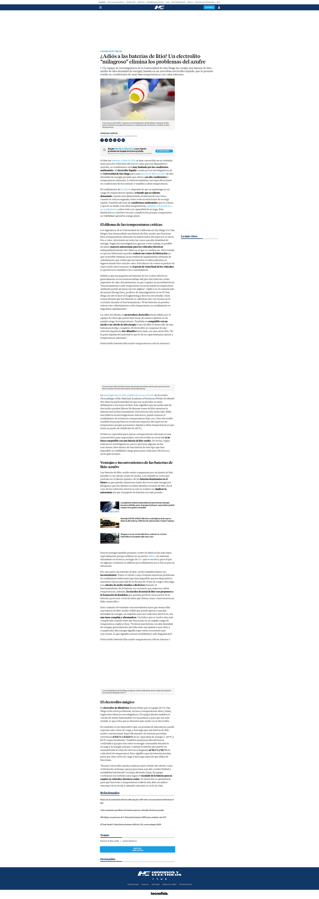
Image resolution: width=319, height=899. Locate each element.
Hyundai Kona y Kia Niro (155, 2)
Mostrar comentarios (137, 849)
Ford (167, 2)
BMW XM (141, 2)
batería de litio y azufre (153, 173)
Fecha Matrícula (185, 884)
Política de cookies (169, 884)
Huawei (190, 2)
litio (140, 559)
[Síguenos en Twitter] (157, 879)
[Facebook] (102, 140)
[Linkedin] (110, 140)
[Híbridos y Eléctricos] (159, 873)
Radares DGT (131, 2)
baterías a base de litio (124, 160)
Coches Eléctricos (111, 51)
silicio (152, 556)
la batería (126, 189)
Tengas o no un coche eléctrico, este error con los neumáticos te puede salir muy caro (143, 535)
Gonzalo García (109, 133)
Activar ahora (163, 151)
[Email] (123, 140)
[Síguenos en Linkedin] (162, 879)
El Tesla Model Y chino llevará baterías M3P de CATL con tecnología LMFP (130, 824)
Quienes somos (133, 884)
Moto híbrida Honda (178, 2)
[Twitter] (106, 140)
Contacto (145, 884)
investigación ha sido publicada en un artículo (129, 395)
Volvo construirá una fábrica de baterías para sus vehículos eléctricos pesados (132, 810)
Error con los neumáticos (116, 2)
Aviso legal (156, 884)
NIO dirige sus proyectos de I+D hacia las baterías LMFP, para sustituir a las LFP (133, 817)
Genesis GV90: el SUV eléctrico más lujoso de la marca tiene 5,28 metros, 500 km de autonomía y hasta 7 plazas (147, 519)
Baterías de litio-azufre (109, 841)
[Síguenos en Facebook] (153, 879)
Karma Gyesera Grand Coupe (204, 2)
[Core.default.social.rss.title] (166, 879)
